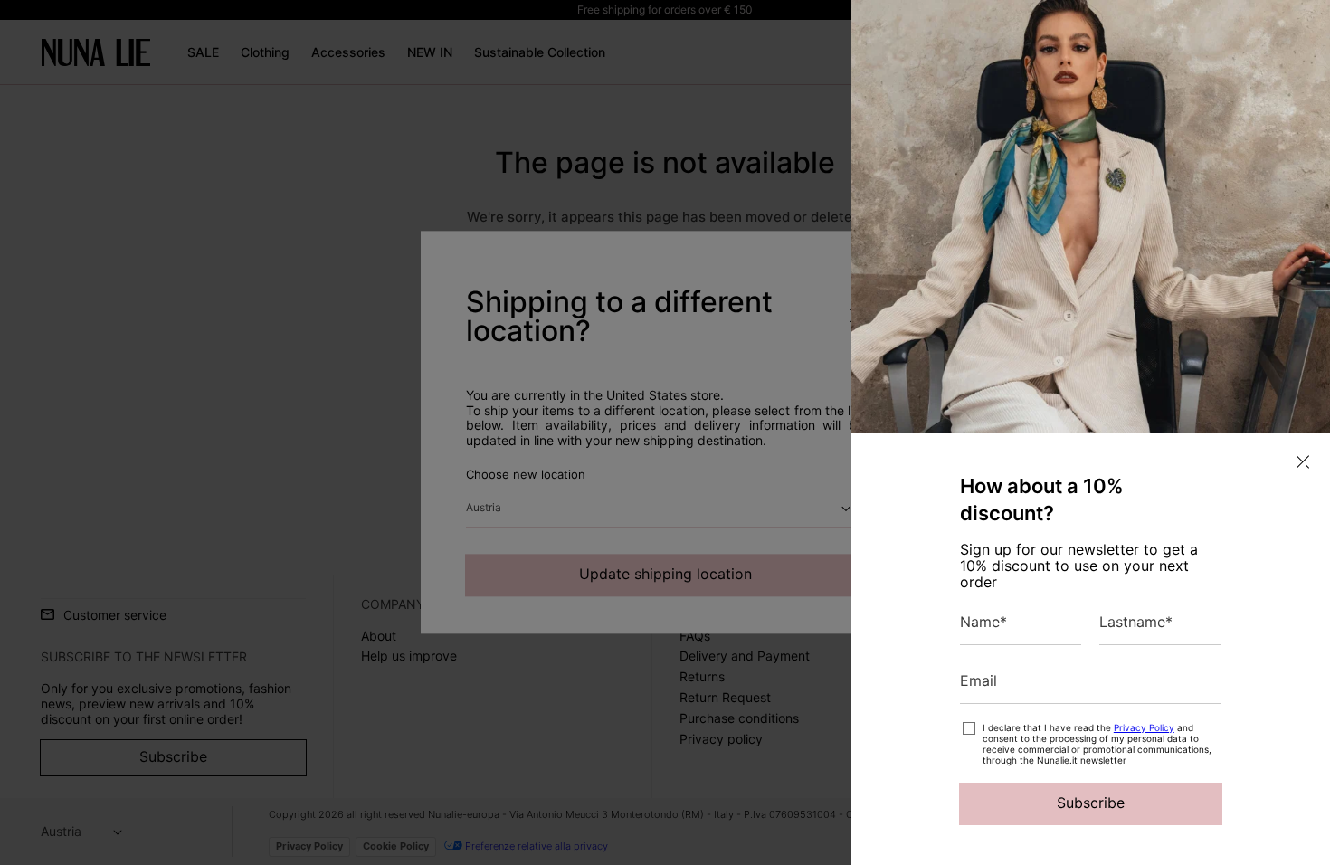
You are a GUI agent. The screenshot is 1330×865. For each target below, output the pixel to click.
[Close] (1302, 462)
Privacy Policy (1144, 727)
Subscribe (1091, 803)
